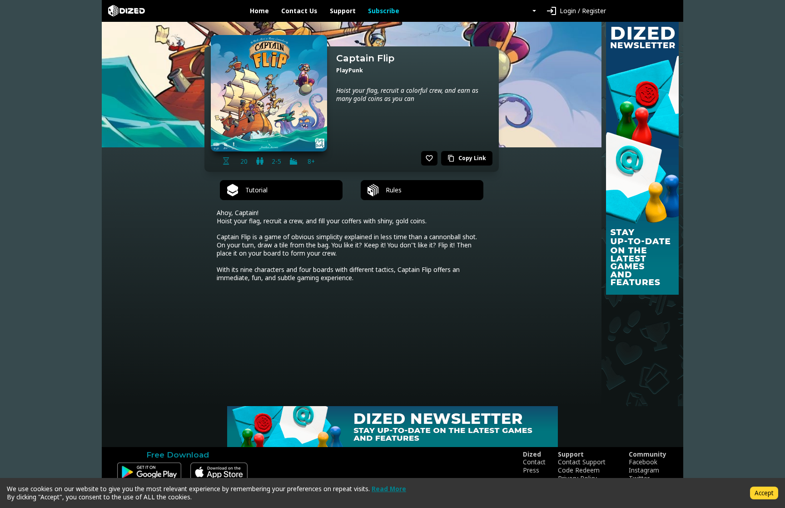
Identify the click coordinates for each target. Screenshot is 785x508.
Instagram (644, 470)
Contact (534, 462)
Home (259, 11)
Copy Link (466, 158)
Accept (764, 492)
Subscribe (383, 11)
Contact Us (299, 11)
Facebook (643, 462)
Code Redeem (579, 470)
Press (531, 470)
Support (343, 11)
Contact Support (582, 462)
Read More (389, 488)
